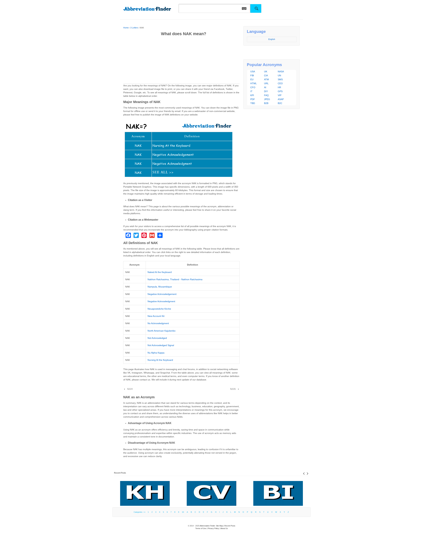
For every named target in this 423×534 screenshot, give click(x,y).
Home (126, 28)
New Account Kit (156, 316)
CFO (252, 87)
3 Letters (134, 28)
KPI (252, 95)
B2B (266, 103)
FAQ (266, 95)
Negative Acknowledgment (161, 301)
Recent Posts (120, 473)
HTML (253, 83)
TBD (252, 103)
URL (266, 83)
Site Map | (220, 526)
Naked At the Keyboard (160, 272)
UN (279, 75)
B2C (280, 103)
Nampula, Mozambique (160, 286)
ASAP (281, 99)
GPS (280, 91)
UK (265, 71)
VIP (279, 95)
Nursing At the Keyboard (160, 360)
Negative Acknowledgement (162, 294)
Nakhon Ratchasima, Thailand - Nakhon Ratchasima (175, 279)
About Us (224, 528)
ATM (266, 79)
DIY (266, 91)
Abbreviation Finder (207, 526)
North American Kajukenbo (161, 330)
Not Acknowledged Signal (161, 345)
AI (265, 87)
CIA (266, 75)
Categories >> (140, 512)
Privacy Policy (213, 528)
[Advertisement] (181, 60)
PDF (252, 99)
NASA (281, 71)
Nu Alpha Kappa (156, 352)
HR (279, 87)
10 (183, 512)
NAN (233, 389)
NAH (130, 389)
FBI (252, 75)
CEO (280, 83)
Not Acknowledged (157, 338)
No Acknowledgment (158, 323)
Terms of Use (200, 528)
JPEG (267, 99)
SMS (280, 79)
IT (251, 91)
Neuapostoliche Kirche (159, 308)
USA (252, 71)
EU (251, 79)
